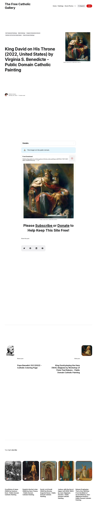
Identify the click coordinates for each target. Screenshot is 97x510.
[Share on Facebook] (30, 248)
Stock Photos (69, 6)
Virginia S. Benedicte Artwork (33, 33)
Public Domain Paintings (28, 35)
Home (55, 6)
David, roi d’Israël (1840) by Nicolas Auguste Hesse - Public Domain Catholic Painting (48, 492)
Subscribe (44, 225)
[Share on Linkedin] (36, 248)
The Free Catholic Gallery (18, 6)
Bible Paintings (21, 33)
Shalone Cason (12, 94)
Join (89, 6)
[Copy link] (42, 248)
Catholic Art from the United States (13, 35)
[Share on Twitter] (24, 248)
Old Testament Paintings (11, 33)
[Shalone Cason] (6, 94)
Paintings (61, 6)
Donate (63, 225)
